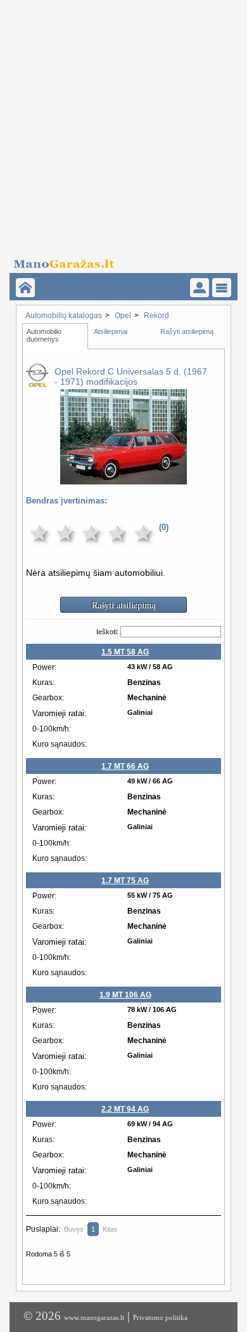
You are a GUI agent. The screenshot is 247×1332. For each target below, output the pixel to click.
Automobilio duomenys (45, 335)
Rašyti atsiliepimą (186, 331)
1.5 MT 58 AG (125, 652)
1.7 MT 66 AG (125, 766)
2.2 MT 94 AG (125, 1109)
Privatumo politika (160, 1317)
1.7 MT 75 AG (125, 880)
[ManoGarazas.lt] (25, 287)
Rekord (156, 315)
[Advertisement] (123, 124)
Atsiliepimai (110, 331)
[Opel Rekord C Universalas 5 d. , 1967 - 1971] (123, 475)
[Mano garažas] (119, 260)
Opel (123, 315)
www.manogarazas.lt (94, 1317)
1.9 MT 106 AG (125, 994)
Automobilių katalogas (63, 315)
